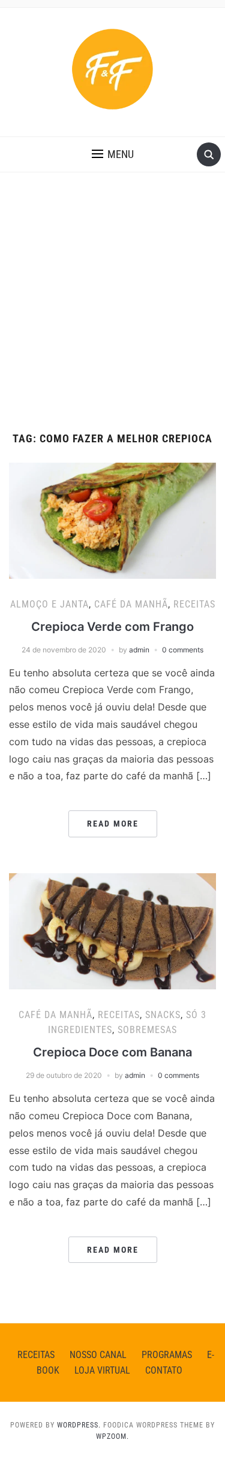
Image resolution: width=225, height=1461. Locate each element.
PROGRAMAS (167, 1354)
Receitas (194, 604)
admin (139, 649)
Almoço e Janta (49, 604)
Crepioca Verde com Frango (112, 626)
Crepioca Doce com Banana (112, 1052)
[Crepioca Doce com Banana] (112, 930)
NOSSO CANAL (98, 1354)
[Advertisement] (112, 314)
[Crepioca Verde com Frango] (112, 520)
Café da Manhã (131, 604)
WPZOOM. (112, 1436)
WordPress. (79, 1425)
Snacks (163, 1014)
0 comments (182, 649)
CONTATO (163, 1370)
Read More (113, 823)
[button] (113, 154)
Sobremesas (147, 1029)
